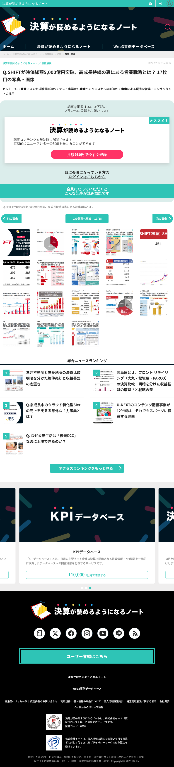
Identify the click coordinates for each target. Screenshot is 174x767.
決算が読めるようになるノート (64, 46)
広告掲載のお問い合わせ (44, 701)
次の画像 (161, 218)
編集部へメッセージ (16, 701)
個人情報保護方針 (114, 701)
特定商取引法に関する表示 (142, 701)
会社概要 (164, 701)
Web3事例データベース (134, 46)
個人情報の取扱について (87, 701)
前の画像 (12, 218)
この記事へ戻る (87, 218)
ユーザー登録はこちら (87, 656)
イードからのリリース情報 (88, 707)
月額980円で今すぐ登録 (87, 154)
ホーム (8, 46)
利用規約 (65, 701)
